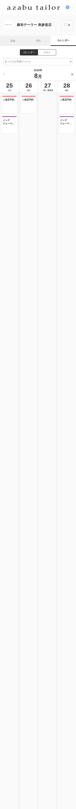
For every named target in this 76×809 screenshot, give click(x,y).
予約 (38, 40)
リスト (46, 52)
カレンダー (63, 40)
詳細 (12, 40)
